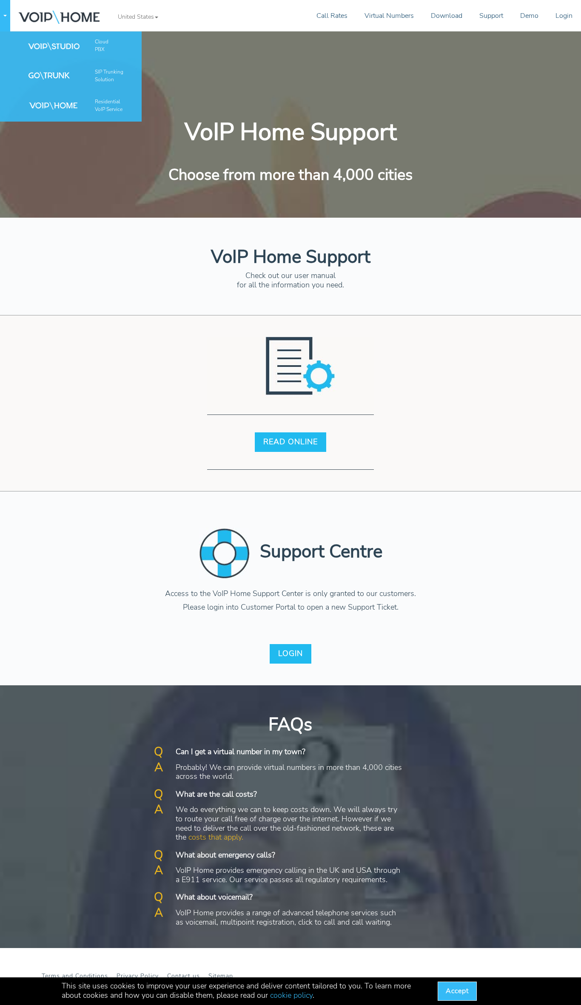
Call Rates (331, 15)
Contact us (183, 976)
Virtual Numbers (389, 15)
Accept (457, 991)
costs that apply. (215, 837)
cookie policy (291, 995)
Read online (290, 442)
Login (563, 15)
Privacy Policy (138, 976)
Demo (529, 15)
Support (491, 15)
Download (446, 15)
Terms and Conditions (75, 976)
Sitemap (220, 976)
